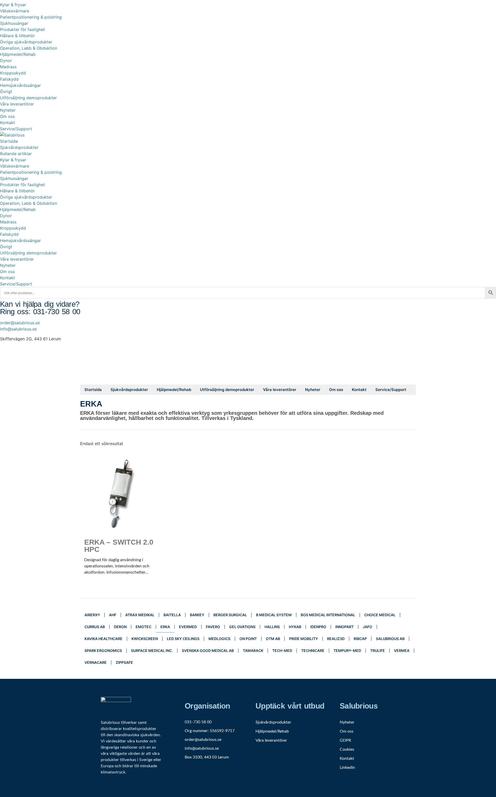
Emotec (143, 627)
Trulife (377, 650)
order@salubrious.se (20, 322)
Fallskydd (9, 79)
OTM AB (273, 638)
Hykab (295, 627)
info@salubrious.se (18, 329)
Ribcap (360, 638)
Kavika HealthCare (103, 638)
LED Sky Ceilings (183, 638)
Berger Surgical (230, 615)
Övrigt (6, 91)
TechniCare (312, 650)
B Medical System (274, 615)
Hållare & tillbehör (17, 35)
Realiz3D (336, 638)
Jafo (367, 627)
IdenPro (318, 627)
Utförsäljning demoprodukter (28, 97)
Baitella (172, 615)
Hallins (272, 627)
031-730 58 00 (198, 722)
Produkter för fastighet (22, 29)
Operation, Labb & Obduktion (28, 48)
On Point (248, 638)
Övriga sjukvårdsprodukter (26, 41)
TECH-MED (282, 650)
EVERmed (188, 627)
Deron (120, 627)
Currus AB (94, 627)
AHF (112, 615)
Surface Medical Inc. (152, 650)
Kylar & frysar (13, 4)
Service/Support (16, 128)
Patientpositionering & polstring (31, 17)
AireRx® (92, 615)
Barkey (197, 615)
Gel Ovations (242, 627)
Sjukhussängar (14, 23)
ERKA (165, 627)
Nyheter (8, 110)
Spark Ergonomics (103, 650)
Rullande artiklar (16, 153)
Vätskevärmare (14, 10)
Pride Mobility (303, 638)
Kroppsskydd (13, 73)
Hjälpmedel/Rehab (18, 54)
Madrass (8, 66)
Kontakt (7, 122)
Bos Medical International (328, 615)
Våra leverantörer (17, 104)
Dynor (6, 60)
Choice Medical (380, 615)
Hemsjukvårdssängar (20, 85)
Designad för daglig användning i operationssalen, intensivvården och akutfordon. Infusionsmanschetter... (118, 556)
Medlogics (219, 638)
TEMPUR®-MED (347, 650)
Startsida (9, 141)
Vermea (401, 650)
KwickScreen (144, 638)
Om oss (7, 116)
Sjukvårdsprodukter (19, 147)
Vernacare (95, 662)
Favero (213, 627)
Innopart (344, 627)
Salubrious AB (390, 638)
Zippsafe (124, 662)
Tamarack (253, 650)
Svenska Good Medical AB (208, 650)
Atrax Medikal (139, 615)
